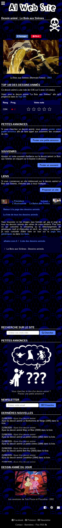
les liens (25, 234)
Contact (19, 525)
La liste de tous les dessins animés (20, 214)
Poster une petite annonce (46, 140)
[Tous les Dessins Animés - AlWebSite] (32, 12)
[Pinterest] (51, 508)
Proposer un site (50, 190)
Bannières (29, 525)
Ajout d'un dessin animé (24, 418)
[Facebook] (45, 508)
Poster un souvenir (49, 165)
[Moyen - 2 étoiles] (33, 109)
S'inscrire (49, 405)
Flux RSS (40, 525)
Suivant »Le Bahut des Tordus (39, 202)
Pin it (36, 36)
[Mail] (58, 508)
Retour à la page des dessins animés (21, 209)
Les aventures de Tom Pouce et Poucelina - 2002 (31, 499)
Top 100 (22, 97)
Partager (22, 36)
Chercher (48, 333)
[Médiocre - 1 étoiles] (28, 109)
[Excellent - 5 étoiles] (49, 109)
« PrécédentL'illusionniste (19, 202)
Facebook (18, 520)
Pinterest (31, 520)
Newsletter (45, 520)
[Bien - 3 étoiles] (39, 109)
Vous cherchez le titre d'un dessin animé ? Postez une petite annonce (31, 392)
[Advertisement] (31, 292)
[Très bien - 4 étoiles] (44, 109)
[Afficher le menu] (3, 4)
